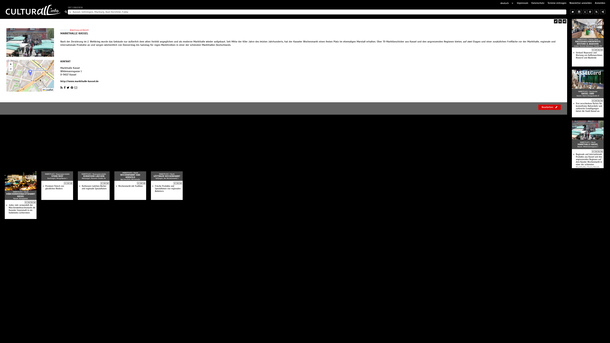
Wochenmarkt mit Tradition (130, 186)
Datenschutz (537, 3)
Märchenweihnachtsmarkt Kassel (20, 195)
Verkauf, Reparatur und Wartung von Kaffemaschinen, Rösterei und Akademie (589, 55)
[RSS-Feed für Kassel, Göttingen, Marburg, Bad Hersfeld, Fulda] (596, 12)
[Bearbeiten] (556, 21)
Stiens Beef (57, 176)
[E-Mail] (75, 87)
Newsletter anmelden (580, 3)
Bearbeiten (548, 107)
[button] (30, 72)
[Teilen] (564, 21)
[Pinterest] (72, 87)
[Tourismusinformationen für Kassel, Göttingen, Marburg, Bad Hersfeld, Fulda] (585, 12)
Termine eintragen (557, 3)
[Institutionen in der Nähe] (596, 50)
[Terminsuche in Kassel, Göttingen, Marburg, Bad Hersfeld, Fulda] (579, 12)
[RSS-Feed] (560, 21)
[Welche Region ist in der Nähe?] (590, 12)
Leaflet (49, 89)
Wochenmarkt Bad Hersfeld (130, 176)
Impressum (522, 3)
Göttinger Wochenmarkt (167, 176)
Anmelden (600, 3)
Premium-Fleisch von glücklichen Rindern (54, 187)
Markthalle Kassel (588, 144)
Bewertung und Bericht (79, 30)
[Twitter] (68, 87)
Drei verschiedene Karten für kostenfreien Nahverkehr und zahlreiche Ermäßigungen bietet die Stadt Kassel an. (589, 107)
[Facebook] (64, 87)
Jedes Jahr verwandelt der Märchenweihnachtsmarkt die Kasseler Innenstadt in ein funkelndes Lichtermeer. (22, 209)
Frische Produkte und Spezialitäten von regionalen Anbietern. (168, 188)
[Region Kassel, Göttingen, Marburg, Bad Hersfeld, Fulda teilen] (602, 12)
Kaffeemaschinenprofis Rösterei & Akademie (587, 42)
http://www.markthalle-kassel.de (79, 81)
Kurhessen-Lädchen (93, 176)
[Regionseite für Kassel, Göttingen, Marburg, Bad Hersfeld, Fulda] (572, 12)
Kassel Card (587, 93)
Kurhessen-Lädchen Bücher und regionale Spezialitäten (94, 187)
